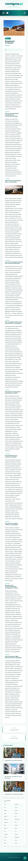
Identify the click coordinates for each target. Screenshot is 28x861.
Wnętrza (5, 843)
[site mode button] (7, 13)
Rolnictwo (5, 828)
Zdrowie (16, 843)
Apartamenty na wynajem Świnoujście (14, 794)
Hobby (5, 813)
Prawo (5, 825)
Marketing (5, 816)
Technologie (5, 834)
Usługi (16, 840)
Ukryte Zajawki (17, 837)
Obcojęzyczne (6, 822)
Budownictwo (16, 804)
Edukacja (5, 810)
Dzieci (5, 807)
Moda (15, 816)
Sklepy (16, 828)
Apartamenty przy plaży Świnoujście (13, 760)
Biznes (5, 804)
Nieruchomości (17, 819)
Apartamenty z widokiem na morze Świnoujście (13, 777)
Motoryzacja (5, 819)
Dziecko (16, 807)
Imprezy (16, 813)
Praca (15, 822)
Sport (5, 831)
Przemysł (16, 825)
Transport (16, 834)
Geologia (16, 810)
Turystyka (8, 38)
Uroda (5, 840)
